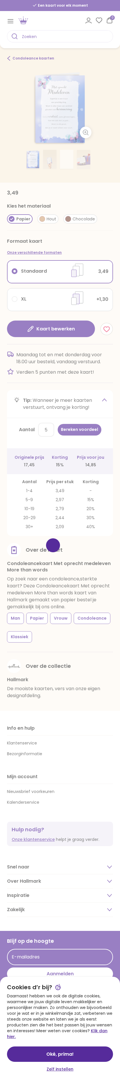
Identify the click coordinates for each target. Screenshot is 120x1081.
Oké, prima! (60, 1054)
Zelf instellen (60, 1069)
